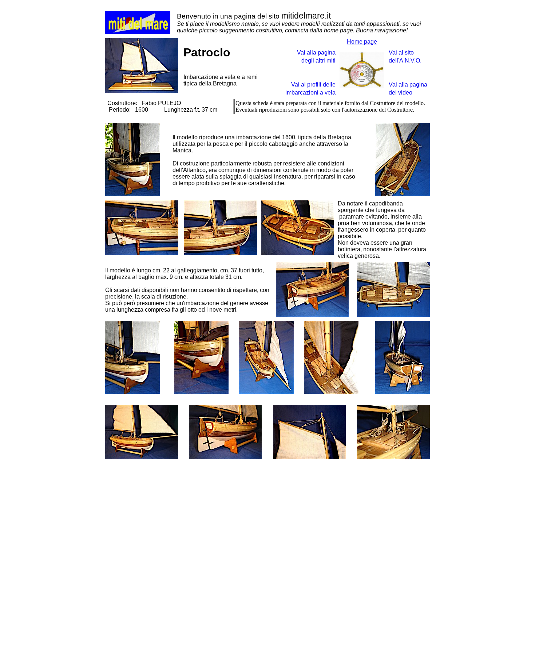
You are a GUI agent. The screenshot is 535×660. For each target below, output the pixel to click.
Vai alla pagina (408, 84)
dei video (400, 92)
